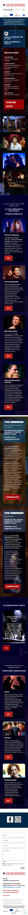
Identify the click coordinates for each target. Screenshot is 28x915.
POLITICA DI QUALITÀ (19, 24)
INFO (8, 258)
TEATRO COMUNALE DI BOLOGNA (14, 618)
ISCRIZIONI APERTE (11, 104)
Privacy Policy (6, 895)
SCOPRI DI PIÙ (12, 497)
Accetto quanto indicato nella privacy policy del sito (13, 864)
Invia (22, 868)
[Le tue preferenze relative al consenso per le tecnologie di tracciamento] (25, 912)
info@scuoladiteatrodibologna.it (11, 890)
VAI (6, 648)
